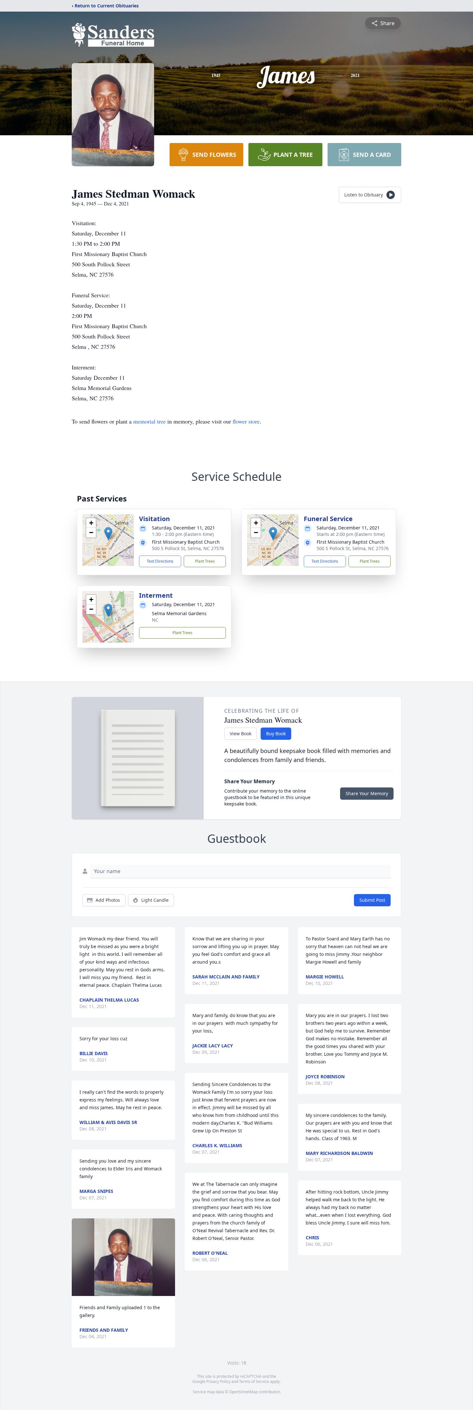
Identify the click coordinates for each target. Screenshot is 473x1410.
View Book (240, 733)
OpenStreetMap (243, 1392)
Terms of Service (254, 1381)
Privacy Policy (218, 1381)
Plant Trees (205, 561)
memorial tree (149, 421)
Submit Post (372, 900)
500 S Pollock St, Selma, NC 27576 (188, 548)
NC (155, 620)
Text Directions (160, 561)
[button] (108, 533)
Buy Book (276, 733)
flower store (246, 421)
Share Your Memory (367, 793)
